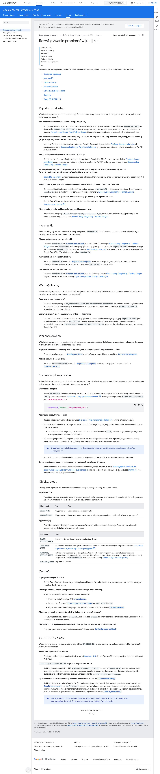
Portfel (53, 3)
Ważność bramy (50, 82)
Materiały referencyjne (42, 15)
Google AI (117, 759)
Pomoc (68, 15)
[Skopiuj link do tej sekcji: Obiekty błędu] (59, 481)
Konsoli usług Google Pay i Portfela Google (68, 132)
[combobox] (115, 3)
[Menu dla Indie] (86, 3)
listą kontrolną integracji (96, 249)
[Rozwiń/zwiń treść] (52, 47)
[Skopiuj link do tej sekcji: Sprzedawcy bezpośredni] (73, 375)
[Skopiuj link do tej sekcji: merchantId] (56, 225)
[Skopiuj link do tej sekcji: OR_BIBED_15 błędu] (66, 638)
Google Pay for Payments (17, 10)
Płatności (39, 3)
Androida (87, 656)
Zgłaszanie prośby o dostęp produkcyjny (91, 276)
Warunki (37, 769)
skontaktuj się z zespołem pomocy (115, 558)
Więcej (93, 3)
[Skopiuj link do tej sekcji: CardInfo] (52, 571)
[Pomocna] (139, 35)
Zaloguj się (153, 3)
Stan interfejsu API (67, 3)
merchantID (48, 78)
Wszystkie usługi (132, 759)
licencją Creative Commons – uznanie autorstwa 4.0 (89, 723)
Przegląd (27, 3)
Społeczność (80, 15)
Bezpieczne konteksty (53, 204)
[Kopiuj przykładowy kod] (142, 405)
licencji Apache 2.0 (137, 723)
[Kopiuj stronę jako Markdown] (95, 41)
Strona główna (8, 15)
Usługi (54, 35)
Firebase (85, 759)
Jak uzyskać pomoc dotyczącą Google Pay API (91, 746)
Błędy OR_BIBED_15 (52, 99)
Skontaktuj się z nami (52, 177)
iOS (94, 656)
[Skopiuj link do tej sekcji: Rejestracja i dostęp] (66, 108)
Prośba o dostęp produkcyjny (123, 144)
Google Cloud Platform (101, 759)
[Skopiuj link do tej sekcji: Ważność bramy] (61, 285)
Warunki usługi (39, 750)
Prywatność (47, 769)
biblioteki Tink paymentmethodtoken (83, 397)
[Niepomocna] (142, 35)
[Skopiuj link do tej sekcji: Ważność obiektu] (63, 336)
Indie (81, 3)
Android (64, 759)
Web (36, 10)
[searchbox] (16, 22)
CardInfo (47, 95)
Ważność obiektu (51, 87)
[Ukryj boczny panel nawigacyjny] (28, 769)
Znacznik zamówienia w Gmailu (125, 746)
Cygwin (131, 470)
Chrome (74, 759)
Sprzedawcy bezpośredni (54, 91)
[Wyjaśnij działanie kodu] (135, 405)
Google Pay (10, 2)
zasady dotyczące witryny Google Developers (82, 725)
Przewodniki (23, 15)
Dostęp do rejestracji (52, 74)
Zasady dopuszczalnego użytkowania (48, 746)
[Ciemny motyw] (139, 405)
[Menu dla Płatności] (45, 3)
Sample (58, 15)
